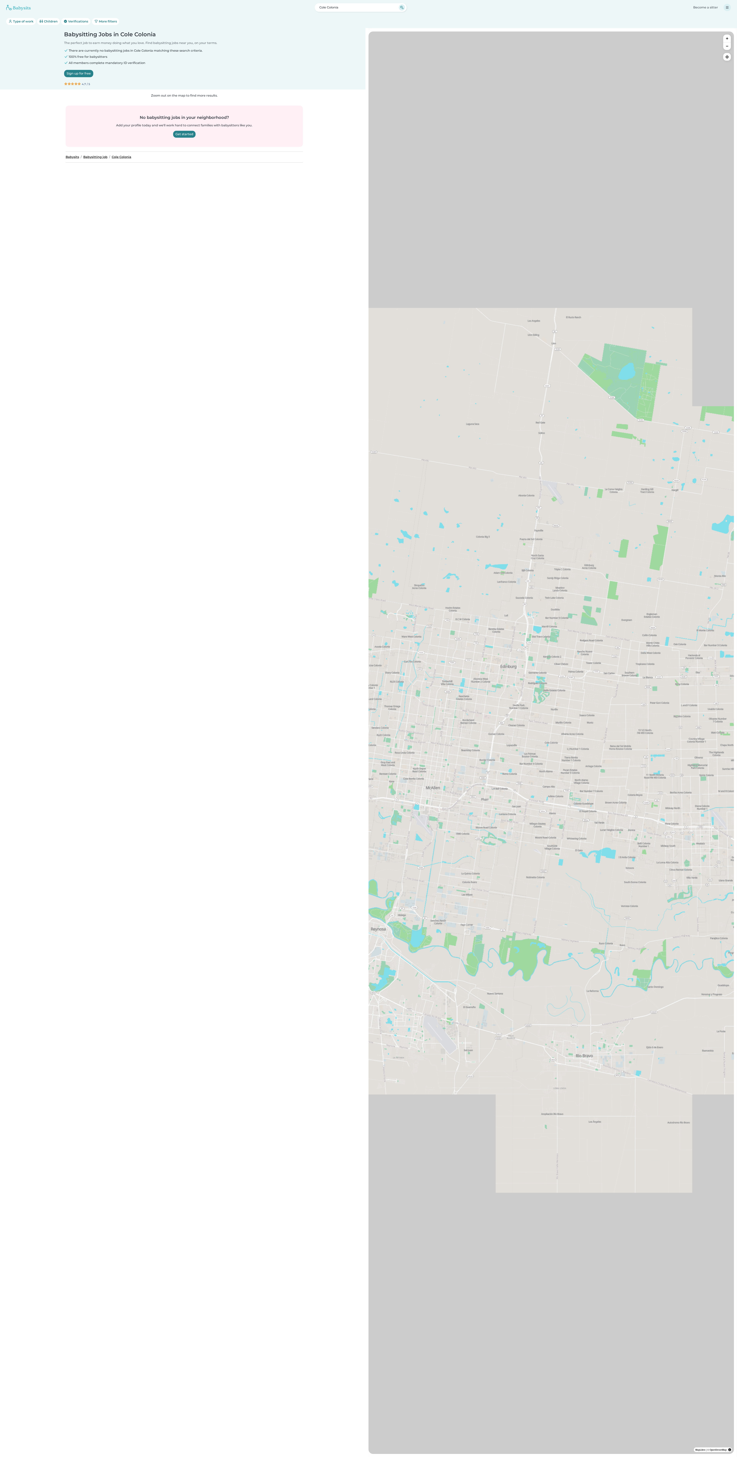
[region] (551, 742)
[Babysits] (18, 7)
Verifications (77, 21)
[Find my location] (727, 57)
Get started (184, 134)
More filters (107, 21)
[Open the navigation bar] (727, 7)
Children (50, 21)
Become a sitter (705, 7)
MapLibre (700, 1449)
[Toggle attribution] (729, 1449)
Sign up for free (79, 73)
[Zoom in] (727, 38)
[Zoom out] (727, 46)
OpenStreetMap (718, 1449)
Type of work (22, 21)
